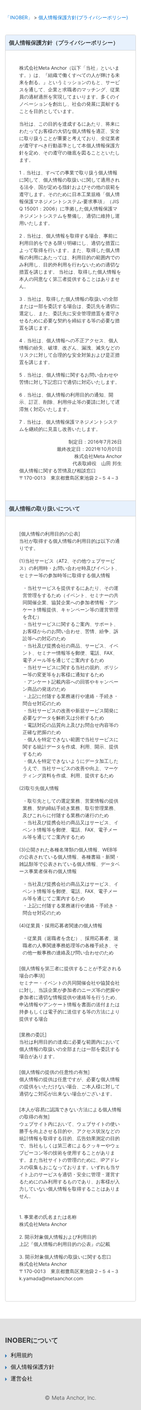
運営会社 (22, 1378)
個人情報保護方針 (32, 1366)
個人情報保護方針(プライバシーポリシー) (83, 17)
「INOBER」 (19, 17)
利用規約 (22, 1355)
